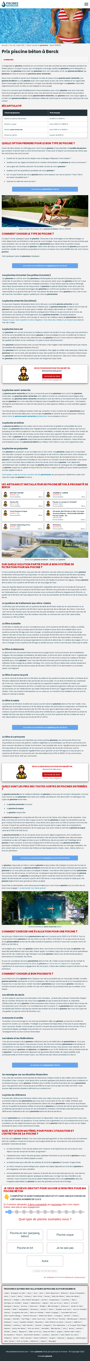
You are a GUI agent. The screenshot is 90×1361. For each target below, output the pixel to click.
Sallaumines (35, 1303)
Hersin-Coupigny (52, 1312)
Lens (35, 1293)
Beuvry (16, 1306)
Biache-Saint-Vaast (72, 1332)
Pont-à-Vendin (22, 1341)
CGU (45, 1277)
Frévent (19, 1335)
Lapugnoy (70, 1338)
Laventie (38, 1325)
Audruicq (16, 1325)
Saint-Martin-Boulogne (30, 1300)
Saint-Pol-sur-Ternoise (56, 1319)
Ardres (14, 1332)
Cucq (15, 1322)
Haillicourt (77, 1322)
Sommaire (8, 59)
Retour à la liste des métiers (46, 1271)
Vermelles (45, 1328)
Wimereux (34, 1309)
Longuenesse (54, 1300)
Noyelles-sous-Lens (63, 1309)
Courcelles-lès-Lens (68, 1312)
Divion (51, 1309)
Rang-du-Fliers (49, 1332)
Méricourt (7, 1300)
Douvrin (68, 1322)
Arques (25, 1303)
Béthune (64, 1293)
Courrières (65, 1300)
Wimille (7, 1332)
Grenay (7, 1312)
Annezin (67, 1316)
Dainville (16, 1319)
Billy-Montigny (53, 1306)
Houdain (7, 1309)
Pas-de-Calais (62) (17, 45)
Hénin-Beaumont (52, 1293)
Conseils (45, 1356)
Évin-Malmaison (59, 1325)
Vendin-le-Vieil (76, 1306)
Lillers (74, 1300)
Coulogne (58, 1316)
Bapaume (22, 1332)
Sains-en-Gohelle (36, 1312)
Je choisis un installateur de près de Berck (45, 265)
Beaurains (39, 1322)
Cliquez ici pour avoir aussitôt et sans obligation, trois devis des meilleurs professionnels (39, 320)
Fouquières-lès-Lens (20, 1312)
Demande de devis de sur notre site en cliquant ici (45, 963)
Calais (6, 1293)
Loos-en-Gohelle (79, 1309)
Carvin (13, 1296)
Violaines (7, 1338)
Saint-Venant (9, 1341)
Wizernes (60, 1338)
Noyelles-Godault (26, 1322)
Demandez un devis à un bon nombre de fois (26, 474)
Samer (15, 1338)
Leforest (43, 1309)
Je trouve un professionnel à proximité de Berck (45, 858)
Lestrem (79, 1328)
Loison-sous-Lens (38, 1319)
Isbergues (7, 1306)
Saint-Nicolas (27, 1325)
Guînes (75, 1316)
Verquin (52, 1338)
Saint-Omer (37, 1296)
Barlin (15, 1309)
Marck (66, 1303)
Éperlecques (81, 1338)
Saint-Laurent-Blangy (12, 1316)
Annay (71, 1328)
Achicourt (64, 1306)
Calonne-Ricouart (30, 1316)
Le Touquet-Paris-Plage (77, 1325)
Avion (6, 1296)
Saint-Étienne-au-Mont (54, 1322)
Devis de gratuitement (27, 416)
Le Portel (74, 1303)
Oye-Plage (25, 1319)
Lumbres (45, 1335)
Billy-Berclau (55, 1328)
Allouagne (52, 1341)
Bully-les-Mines (58, 1296)
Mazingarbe (23, 1309)
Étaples (16, 1300)
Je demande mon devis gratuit (32, 888)
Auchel (44, 1300)
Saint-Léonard (25, 1338)
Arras (29, 1293)
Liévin (41, 1293)
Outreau (27, 1296)
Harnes (47, 1296)
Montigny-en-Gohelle (12, 1303)
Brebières (7, 1325)
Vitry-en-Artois (33, 1328)
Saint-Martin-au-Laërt (69, 1335)
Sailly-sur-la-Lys (35, 1332)
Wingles (43, 1306)
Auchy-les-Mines (18, 1328)
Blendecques (72, 1319)
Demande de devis (52, 376)
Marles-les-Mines (45, 1316)
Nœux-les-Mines (72, 1296)
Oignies (45, 1303)
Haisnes (7, 1328)
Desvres (83, 1319)
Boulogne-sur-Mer (18, 1293)
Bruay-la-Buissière (77, 1293)
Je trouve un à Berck (45, 189)
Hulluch (43, 1341)
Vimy (65, 1328)
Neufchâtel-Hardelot (32, 1335)
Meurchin (54, 1335)
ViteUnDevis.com (69, 1277)
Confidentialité (50, 1277)
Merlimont (34, 1341)
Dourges (7, 1319)
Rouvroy (24, 1306)
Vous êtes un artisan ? (79, 1277)
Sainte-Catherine (40, 1338)
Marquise (7, 1322)
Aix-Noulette (9, 1335)
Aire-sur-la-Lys (56, 1303)
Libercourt (33, 1306)
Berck (20, 1296)
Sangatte (47, 1325)
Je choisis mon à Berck (45, 1065)
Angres (59, 1332)
